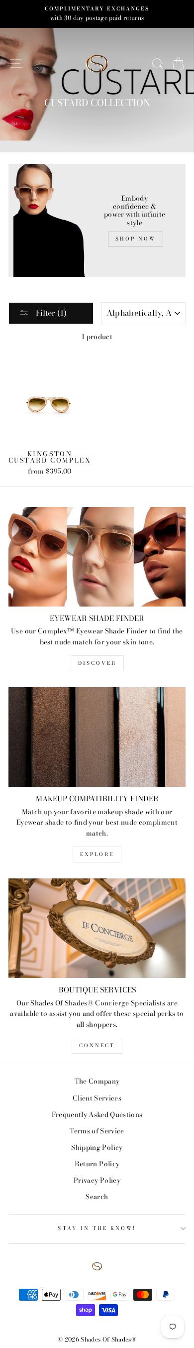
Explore (97, 854)
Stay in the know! (97, 1228)
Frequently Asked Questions (97, 1114)
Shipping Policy (96, 1147)
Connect (97, 1045)
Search (97, 1197)
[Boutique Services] (97, 928)
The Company (97, 1081)
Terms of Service (97, 1131)
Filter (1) (50, 313)
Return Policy (97, 1164)
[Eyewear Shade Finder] (97, 557)
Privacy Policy (97, 1180)
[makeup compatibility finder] (97, 737)
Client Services (97, 1098)
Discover (97, 663)
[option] (97, 14)
